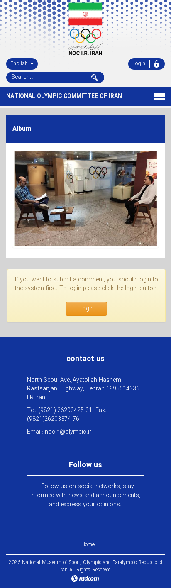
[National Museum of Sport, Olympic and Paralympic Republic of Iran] (85, 29)
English (19, 63)
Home (88, 544)
